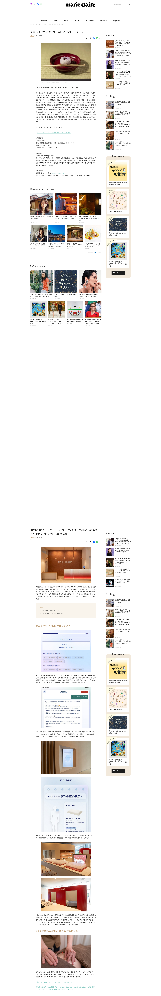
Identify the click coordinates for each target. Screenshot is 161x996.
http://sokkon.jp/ (58, 173)
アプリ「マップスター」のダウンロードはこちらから (54, 133)
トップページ (33, 24)
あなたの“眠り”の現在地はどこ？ (50, 611)
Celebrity (90, 20)
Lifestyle (77, 20)
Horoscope (103, 20)
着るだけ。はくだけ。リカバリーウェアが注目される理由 (55, 982)
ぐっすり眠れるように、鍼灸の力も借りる (52, 614)
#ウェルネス (32, 539)
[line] (41, 4)
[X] (34, 5)
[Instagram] (31, 4)
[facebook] (38, 4)
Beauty (55, 20)
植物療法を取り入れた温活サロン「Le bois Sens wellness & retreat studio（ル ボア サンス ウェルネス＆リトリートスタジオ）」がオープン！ (65, 988)
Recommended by (91, 252)
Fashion (44, 20)
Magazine (116, 20)
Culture (66, 20)
